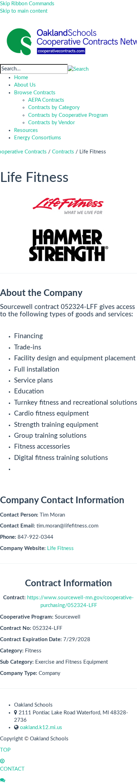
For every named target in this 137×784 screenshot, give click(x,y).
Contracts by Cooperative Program (68, 115)
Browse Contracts (35, 92)
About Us (25, 85)
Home (21, 77)
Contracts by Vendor (51, 122)
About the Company (41, 293)
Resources (26, 130)
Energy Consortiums (37, 137)
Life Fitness (60, 548)
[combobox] (34, 69)
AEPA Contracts (46, 100)
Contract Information (68, 583)
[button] (78, 68)
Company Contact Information (62, 500)
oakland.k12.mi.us (41, 727)
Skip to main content (23, 11)
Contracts (63, 151)
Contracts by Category (54, 107)
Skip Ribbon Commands (27, 3)
